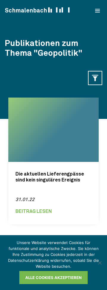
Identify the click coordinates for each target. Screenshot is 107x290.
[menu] (97, 10)
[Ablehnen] (100, 263)
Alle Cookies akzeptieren (53, 277)
